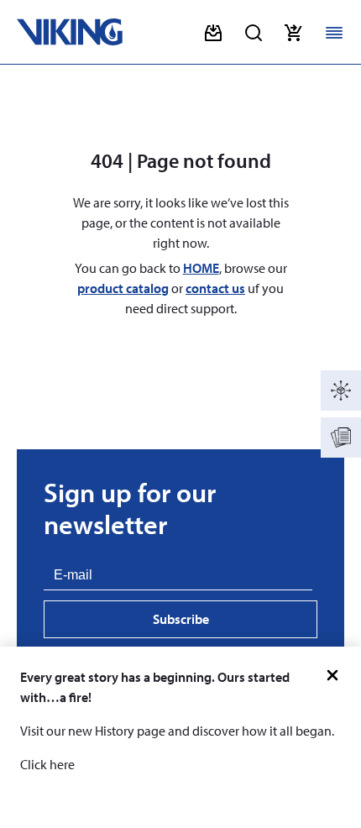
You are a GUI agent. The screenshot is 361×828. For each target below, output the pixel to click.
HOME (201, 267)
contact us (215, 288)
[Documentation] (341, 437)
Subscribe (181, 619)
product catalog (123, 288)
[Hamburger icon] (334, 33)
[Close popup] (332, 675)
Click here (47, 764)
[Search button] (253, 33)
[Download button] (213, 33)
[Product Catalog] (341, 390)
